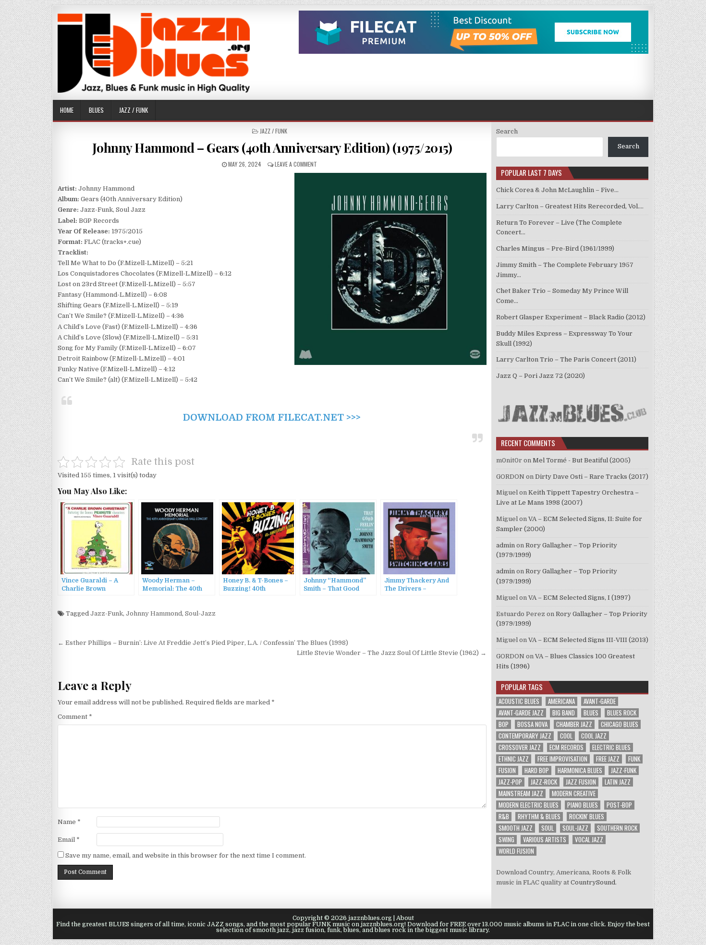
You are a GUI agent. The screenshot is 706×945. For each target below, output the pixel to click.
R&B (504, 816)
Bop (504, 724)
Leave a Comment (296, 164)
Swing (506, 839)
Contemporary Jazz (525, 735)
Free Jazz (608, 758)
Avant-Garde (600, 701)
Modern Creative (574, 793)
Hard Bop (536, 770)
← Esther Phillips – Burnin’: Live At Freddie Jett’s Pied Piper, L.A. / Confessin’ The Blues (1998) (203, 642)
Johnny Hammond (154, 613)
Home (66, 110)
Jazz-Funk (106, 613)
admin (505, 545)
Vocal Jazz (589, 839)
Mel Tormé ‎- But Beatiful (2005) (582, 460)
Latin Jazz (618, 782)
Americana (561, 701)
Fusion (507, 770)
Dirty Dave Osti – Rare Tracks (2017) (591, 476)
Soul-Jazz (200, 613)
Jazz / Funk (133, 110)
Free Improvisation (562, 758)
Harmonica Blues (580, 770)
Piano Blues (582, 805)
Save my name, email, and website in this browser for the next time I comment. (185, 855)
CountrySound (593, 882)
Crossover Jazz (520, 747)
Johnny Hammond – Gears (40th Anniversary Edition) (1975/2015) (272, 147)
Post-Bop (619, 805)
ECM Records (566, 747)
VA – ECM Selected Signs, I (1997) (579, 597)
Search (507, 131)
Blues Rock (621, 712)
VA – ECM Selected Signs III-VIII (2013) (588, 639)
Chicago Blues (619, 724)
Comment (75, 716)
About (405, 918)
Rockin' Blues (586, 816)
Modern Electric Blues (529, 805)
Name (69, 821)
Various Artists (544, 839)
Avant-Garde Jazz (521, 712)
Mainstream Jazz (521, 793)
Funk (634, 758)
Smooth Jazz (516, 828)
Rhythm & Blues (539, 816)
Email (69, 839)
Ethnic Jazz (514, 758)
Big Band (563, 712)
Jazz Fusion (581, 782)
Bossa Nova (532, 724)
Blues (96, 110)
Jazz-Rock (544, 782)
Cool (566, 735)
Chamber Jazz (574, 724)
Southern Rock (617, 828)
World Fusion (516, 851)
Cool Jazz (594, 735)
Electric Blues (611, 747)
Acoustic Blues (519, 701)
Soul (547, 828)
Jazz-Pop (510, 782)
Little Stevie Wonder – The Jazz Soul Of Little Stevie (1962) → (392, 652)
